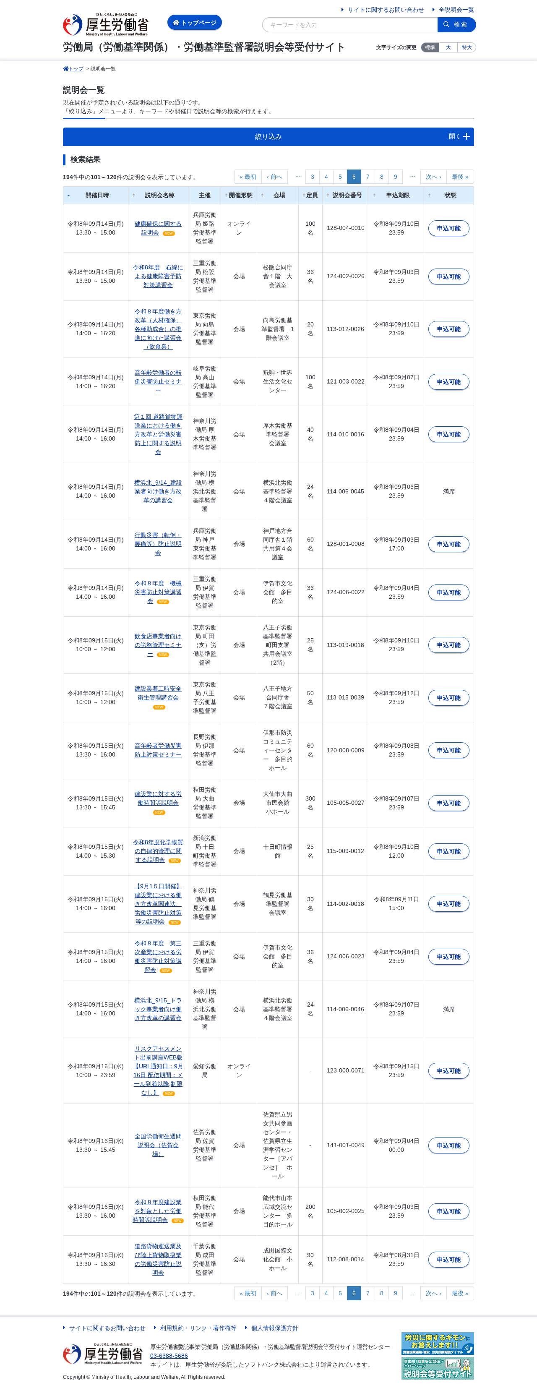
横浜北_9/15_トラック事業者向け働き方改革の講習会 (158, 1009)
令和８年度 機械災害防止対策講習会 (158, 592)
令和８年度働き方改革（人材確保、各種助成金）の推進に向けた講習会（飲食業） (158, 329)
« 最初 (248, 176)
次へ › (433, 176)
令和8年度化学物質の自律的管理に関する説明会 (158, 851)
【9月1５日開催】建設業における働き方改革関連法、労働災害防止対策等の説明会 (158, 904)
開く (455, 136)
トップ (75, 69)
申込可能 (449, 228)
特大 (467, 47)
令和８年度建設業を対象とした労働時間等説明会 (157, 1211)
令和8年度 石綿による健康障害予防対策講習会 (158, 276)
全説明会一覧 (456, 10)
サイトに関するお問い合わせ (386, 10)
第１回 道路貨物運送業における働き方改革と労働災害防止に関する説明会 (158, 434)
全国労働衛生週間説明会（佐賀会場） (158, 1145)
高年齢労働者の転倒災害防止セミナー (158, 381)
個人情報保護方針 (274, 1328)
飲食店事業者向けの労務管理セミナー (158, 645)
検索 (461, 24)
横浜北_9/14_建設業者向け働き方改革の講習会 (158, 491)
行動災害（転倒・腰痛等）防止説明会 (158, 544)
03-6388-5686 (169, 1355)
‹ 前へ (274, 176)
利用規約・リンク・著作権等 (198, 1328)
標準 (430, 47)
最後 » (460, 176)
